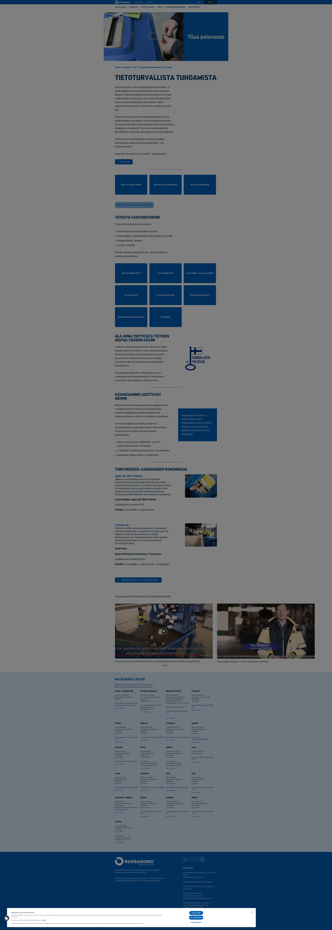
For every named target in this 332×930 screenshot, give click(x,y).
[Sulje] (252, 912)
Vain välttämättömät (196, 917)
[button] (6, 918)
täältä (44, 920)
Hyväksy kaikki (196, 913)
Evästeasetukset (196, 922)
